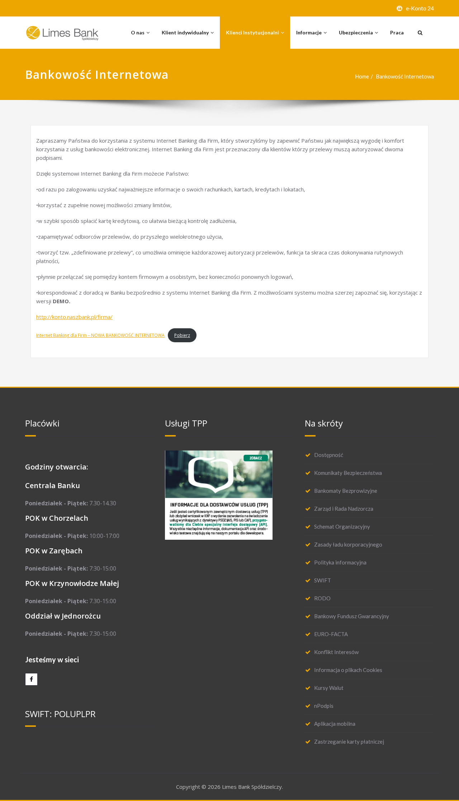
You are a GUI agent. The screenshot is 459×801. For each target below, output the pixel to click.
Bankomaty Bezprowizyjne (345, 490)
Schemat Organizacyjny (342, 526)
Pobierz (182, 335)
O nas (138, 32)
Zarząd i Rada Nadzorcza (343, 508)
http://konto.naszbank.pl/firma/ (74, 316)
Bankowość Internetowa (405, 76)
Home (362, 76)
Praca (397, 32)
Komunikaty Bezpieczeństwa (348, 472)
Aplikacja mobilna (334, 723)
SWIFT (322, 580)
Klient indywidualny (185, 32)
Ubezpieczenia (356, 32)
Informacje (309, 32)
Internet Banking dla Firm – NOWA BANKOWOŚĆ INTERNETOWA (100, 335)
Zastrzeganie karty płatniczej (349, 741)
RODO (322, 598)
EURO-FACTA (331, 634)
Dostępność (328, 455)
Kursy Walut (329, 688)
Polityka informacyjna (340, 562)
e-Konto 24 (420, 8)
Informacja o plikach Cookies (348, 670)
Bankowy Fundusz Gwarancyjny (351, 616)
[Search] (419, 32)
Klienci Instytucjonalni (252, 32)
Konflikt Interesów (336, 652)
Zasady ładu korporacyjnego (348, 544)
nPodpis (323, 705)
